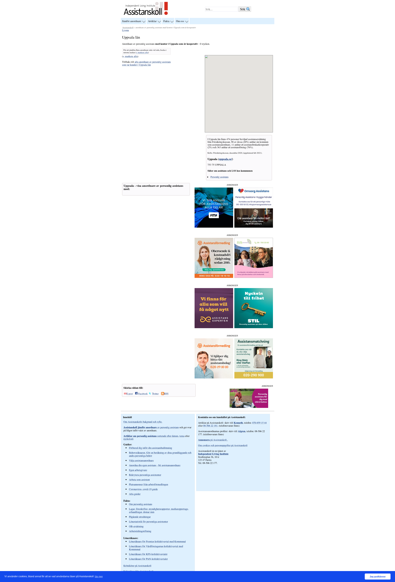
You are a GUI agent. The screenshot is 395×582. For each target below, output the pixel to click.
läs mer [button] (99, 576)
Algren (241, 431)
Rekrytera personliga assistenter (145, 475)
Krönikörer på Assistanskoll (137, 565)
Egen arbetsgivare (138, 470)
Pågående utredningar (140, 516)
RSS (166, 393)
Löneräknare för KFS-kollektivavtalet (148, 554)
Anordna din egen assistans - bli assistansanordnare (154, 465)
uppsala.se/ (225, 159)
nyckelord (128, 439)
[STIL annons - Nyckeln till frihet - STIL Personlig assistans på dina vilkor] (253, 327)
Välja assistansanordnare (141, 460)
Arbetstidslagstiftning (140, 531)
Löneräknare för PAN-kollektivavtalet (148, 559)
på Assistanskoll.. (213, 440)
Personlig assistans (219, 177)
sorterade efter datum (150, 436)
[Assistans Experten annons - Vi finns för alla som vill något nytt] (214, 327)
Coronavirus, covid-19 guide (143, 489)
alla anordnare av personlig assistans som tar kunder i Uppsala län (146, 63)
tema (181, 436)
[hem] (146, 15)
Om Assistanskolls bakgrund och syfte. (142, 421)
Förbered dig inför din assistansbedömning (150, 448)
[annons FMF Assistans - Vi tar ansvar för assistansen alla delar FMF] (214, 226)
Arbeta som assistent (139, 479)
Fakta (166, 21)
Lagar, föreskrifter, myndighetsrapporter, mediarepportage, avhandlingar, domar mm (159, 510)
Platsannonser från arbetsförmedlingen (148, 484)
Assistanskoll (127, 27)
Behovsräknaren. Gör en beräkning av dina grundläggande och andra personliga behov (160, 454)
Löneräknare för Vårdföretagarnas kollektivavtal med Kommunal (156, 547)
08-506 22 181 (210, 425)
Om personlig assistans (140, 504)
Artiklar (152, 21)
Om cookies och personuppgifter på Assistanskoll (222, 445)
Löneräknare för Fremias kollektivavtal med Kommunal (157, 541)
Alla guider (135, 494)
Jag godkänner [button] (378, 576)
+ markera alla (142, 52)
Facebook (143, 393)
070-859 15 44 (259, 422)
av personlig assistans (151, 427)
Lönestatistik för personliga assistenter (148, 521)
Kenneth (238, 423)
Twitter (155, 393)
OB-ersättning (136, 526)
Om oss (180, 21)
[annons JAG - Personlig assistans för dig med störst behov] (249, 407)
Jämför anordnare (131, 21)
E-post (130, 393)
